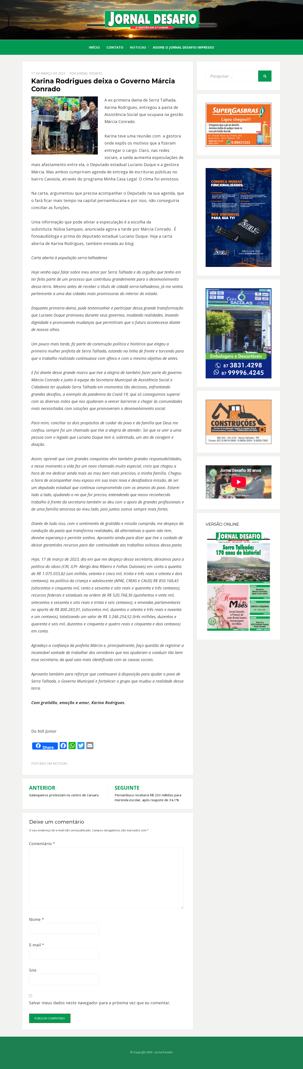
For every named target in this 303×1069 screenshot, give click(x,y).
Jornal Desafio (89, 73)
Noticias (138, 47)
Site (32, 970)
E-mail (36, 945)
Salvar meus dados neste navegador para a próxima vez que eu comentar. (99, 1002)
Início (94, 47)
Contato (114, 47)
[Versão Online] (239, 581)
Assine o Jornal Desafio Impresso (183, 47)
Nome (36, 919)
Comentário (42, 843)
